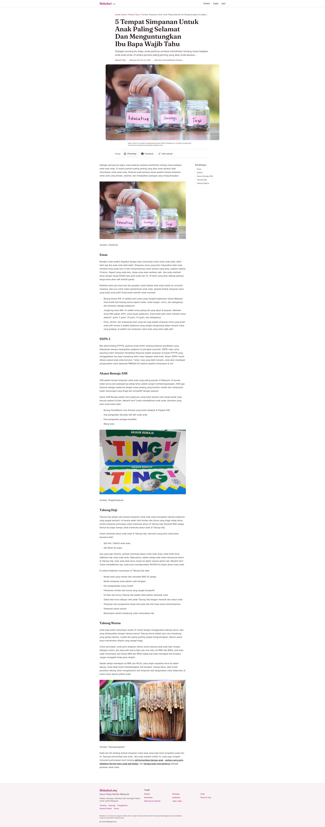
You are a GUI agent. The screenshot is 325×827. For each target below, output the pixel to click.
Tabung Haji (202, 180)
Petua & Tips (133, 14)
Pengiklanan (122, 805)
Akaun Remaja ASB (205, 176)
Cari (223, 3)
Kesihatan (176, 797)
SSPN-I (200, 172)
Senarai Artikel (106, 808)
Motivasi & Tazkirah (152, 801)
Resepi (147, 794)
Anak (202, 794)
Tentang (103, 805)
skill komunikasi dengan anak (149, 760)
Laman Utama (121, 14)
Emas (199, 169)
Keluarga (176, 794)
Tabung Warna (203, 183)
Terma (116, 808)
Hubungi (111, 805)
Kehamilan (148, 797)
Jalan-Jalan (177, 801)
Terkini (206, 3)
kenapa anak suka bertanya (157, 763)
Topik (215, 3)
